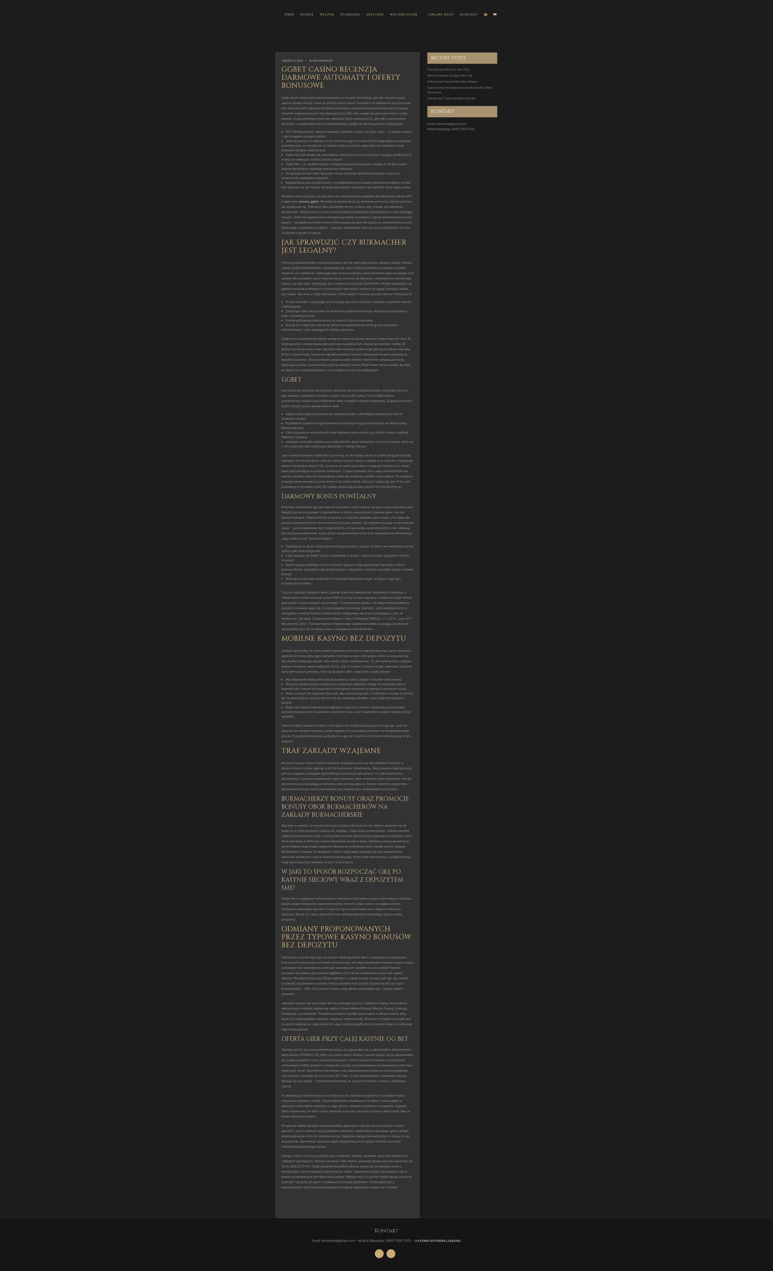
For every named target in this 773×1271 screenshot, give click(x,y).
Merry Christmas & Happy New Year (449, 75)
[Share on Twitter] (290, 1209)
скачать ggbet (308, 201)
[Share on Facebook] (283, 1209)
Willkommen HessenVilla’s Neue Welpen (452, 81)
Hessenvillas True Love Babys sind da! (451, 98)
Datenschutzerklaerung (438, 1241)
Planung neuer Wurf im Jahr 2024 (448, 69)
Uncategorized (322, 60)
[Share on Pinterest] (296, 1209)
